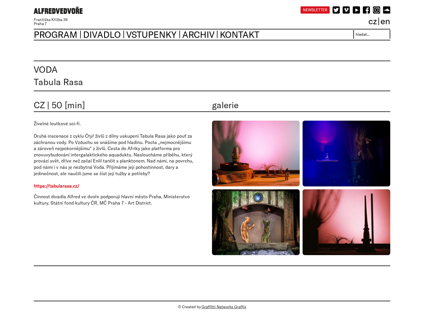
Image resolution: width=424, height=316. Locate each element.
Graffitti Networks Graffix (224, 306)
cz (372, 21)
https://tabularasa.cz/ (56, 186)
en (385, 21)
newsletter (315, 10)
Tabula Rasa (58, 81)
